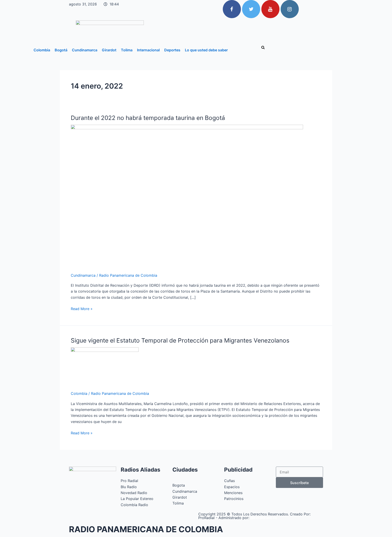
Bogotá (61, 50)
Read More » (82, 308)
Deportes (172, 50)
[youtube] (270, 9)
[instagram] (290, 9)
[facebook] (232, 9)
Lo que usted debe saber (206, 50)
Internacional (148, 50)
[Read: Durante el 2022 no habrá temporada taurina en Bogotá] (187, 195)
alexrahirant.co (263, 517)
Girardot (109, 50)
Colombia (42, 50)
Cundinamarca (84, 50)
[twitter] (251, 9)
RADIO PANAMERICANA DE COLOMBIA (146, 529)
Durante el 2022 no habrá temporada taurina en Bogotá (148, 117)
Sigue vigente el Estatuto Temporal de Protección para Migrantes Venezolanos (180, 340)
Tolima (126, 50)
